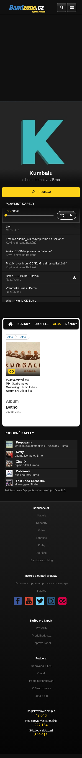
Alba (57, 324)
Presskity (41, 628)
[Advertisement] (41, 58)
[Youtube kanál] (29, 601)
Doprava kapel (42, 643)
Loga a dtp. (42, 695)
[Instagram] (51, 601)
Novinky (24, 324)
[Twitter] (40, 601)
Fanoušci (41, 538)
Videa (41, 530)
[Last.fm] (62, 601)
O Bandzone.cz (41, 688)
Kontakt (41, 673)
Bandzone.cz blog (42, 560)
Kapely (41, 515)
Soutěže (41, 553)
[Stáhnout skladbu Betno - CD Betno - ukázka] (74, 277)
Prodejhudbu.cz (41, 635)
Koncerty (41, 523)
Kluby (41, 545)
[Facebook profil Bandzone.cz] (18, 601)
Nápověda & (41, 666)
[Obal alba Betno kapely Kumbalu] (23, 359)
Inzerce (41, 590)
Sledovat (44, 192)
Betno (22, 337)
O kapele (42, 324)
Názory (71, 324)
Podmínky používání (41, 681)
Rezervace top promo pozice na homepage (41, 583)
